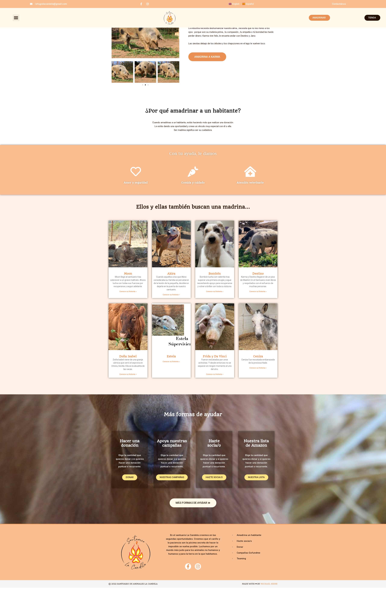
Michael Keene (269, 584)
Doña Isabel (128, 356)
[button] (16, 17)
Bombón (215, 273)
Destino (258, 273)
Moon (128, 273)
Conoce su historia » (128, 291)
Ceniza (258, 356)
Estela (171, 356)
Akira (171, 273)
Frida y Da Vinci (215, 356)
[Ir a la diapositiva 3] (148, 84)
